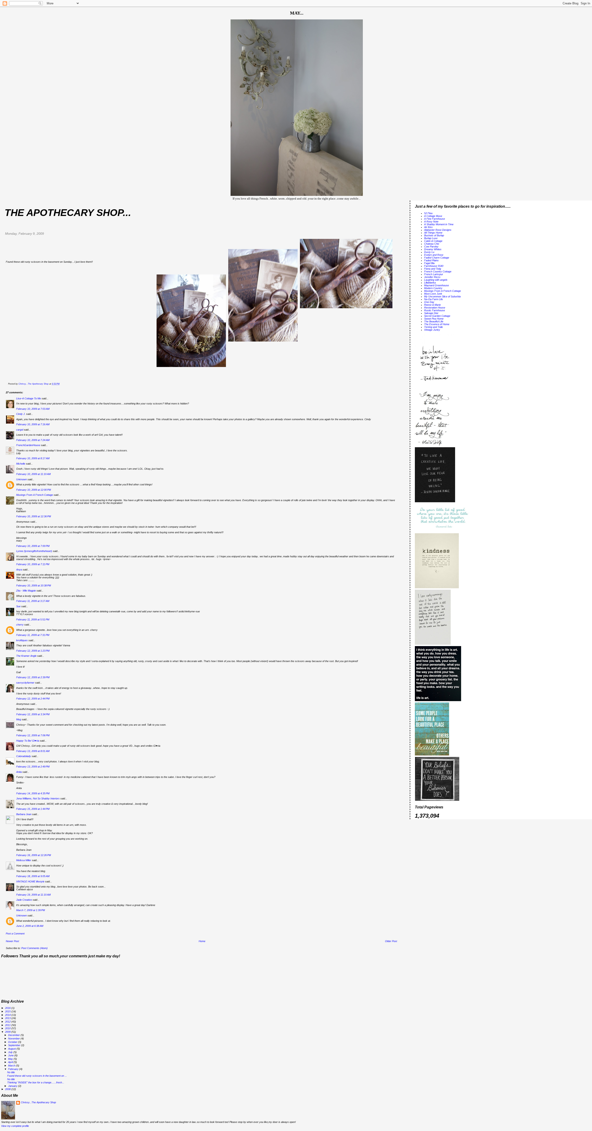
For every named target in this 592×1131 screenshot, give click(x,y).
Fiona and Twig (432, 268)
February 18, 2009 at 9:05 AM (32, 876)
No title (11, 1072)
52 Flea (428, 213)
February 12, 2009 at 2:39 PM (32, 677)
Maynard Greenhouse (436, 285)
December (14, 1035)
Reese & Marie (432, 304)
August (12, 1048)
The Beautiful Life (433, 321)
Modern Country (433, 288)
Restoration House (434, 307)
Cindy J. (20, 414)
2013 (8, 1018)
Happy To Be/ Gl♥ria (27, 740)
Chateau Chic (431, 243)
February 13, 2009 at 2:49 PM (32, 766)
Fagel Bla (429, 263)
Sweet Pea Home (434, 318)
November (14, 1038)
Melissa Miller (23, 860)
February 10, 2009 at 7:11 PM (32, 564)
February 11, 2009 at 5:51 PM (32, 619)
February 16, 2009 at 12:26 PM (33, 855)
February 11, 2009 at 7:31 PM (32, 635)
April (11, 1062)
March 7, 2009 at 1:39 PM (30, 910)
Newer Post (12, 941)
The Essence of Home (436, 324)
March (12, 1065)
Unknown (21, 479)
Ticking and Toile (433, 327)
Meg (18, 719)
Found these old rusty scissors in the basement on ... (37, 1075)
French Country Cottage (437, 271)
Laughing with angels (435, 279)
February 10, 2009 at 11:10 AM (33, 474)
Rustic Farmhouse (434, 310)
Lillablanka (430, 282)
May (11, 1058)
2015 (8, 1011)
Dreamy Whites (432, 249)
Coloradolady (23, 756)
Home (202, 941)
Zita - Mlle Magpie (26, 590)
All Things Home (433, 232)
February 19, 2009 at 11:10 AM (33, 894)
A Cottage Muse (433, 216)
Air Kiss (428, 227)
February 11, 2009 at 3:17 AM (32, 601)
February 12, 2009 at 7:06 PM (32, 735)
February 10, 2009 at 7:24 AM (32, 440)
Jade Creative (24, 899)
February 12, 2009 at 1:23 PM (32, 650)
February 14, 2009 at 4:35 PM (32, 793)
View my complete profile (15, 1126)
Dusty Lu (429, 252)
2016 (8, 1008)
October (13, 1042)
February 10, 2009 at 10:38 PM (33, 585)
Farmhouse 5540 (433, 266)
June (11, 1055)
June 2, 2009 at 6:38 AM (29, 926)
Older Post (391, 941)
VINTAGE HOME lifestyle (30, 881)
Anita (19, 771)
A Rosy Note (431, 221)
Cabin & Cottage (433, 241)
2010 (8, 1028)
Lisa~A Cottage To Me (28, 398)
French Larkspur (433, 274)
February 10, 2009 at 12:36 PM (33, 516)
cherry (20, 624)
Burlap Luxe (431, 238)
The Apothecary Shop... (68, 212)
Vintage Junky (432, 329)
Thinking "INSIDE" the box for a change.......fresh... (35, 1082)
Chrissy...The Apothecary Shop (38, 1102)
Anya (19, 569)
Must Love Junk (433, 293)
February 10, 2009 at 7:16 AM (32, 424)
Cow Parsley (431, 246)
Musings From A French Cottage (34, 494)
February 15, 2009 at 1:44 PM (32, 808)
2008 (8, 1089)
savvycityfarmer (25, 682)
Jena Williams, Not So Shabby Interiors (38, 798)
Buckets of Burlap (434, 235)
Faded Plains (431, 260)
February (13, 1069)
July (10, 1052)
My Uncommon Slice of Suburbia (442, 296)
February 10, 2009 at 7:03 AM (32, 408)
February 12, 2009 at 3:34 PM (32, 714)
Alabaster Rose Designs (437, 229)
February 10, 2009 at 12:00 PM (33, 489)
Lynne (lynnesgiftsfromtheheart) (34, 551)
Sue (18, 606)
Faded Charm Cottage (436, 257)
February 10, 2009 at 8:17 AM (32, 458)
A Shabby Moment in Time (438, 224)
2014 (8, 1015)
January (13, 1086)
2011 (8, 1025)
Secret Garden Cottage (437, 315)
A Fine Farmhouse (434, 218)
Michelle (20, 463)
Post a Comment (15, 933)
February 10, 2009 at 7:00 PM (32, 546)
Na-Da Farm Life (433, 299)
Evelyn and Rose (433, 254)
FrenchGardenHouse (28, 445)
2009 (8, 1031)
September (14, 1045)
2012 (8, 1021)
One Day (429, 302)
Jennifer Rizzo (432, 277)
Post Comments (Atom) (34, 948)
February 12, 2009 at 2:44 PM (32, 698)
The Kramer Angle (26, 655)
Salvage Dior (431, 313)
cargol (19, 429)
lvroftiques (22, 640)
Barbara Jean (23, 814)
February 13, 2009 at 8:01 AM (32, 751)
